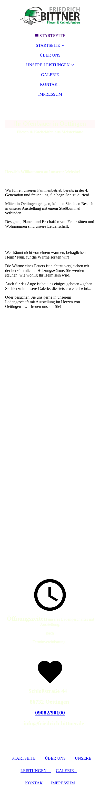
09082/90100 (50, 712)
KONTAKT (50, 84)
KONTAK (34, 783)
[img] (50, 15)
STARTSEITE (48, 45)
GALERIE (50, 74)
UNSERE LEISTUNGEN (48, 65)
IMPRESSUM (50, 94)
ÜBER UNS (50, 55)
